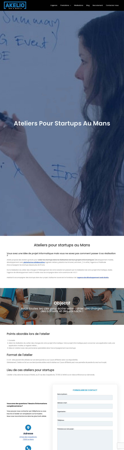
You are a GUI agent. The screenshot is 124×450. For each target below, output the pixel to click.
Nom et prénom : (62, 394)
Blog (88, 5)
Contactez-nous (112, 5)
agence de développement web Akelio (93, 277)
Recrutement (98, 5)
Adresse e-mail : (62, 403)
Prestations (64, 5)
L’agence (53, 5)
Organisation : (61, 411)
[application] (70, 5)
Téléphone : (61, 420)
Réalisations (78, 5)
